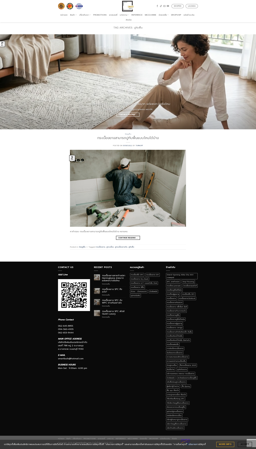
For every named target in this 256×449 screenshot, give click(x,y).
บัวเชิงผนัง (153, 291)
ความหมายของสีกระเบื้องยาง (177, 357)
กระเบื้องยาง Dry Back (139, 279)
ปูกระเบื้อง (110, 247)
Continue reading (128, 114)
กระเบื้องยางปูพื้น (173, 315)
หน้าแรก (64, 14)
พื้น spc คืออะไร (173, 390)
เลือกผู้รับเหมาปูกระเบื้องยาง (177, 419)
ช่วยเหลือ (163, 14)
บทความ (123, 14)
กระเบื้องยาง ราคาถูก (174, 327)
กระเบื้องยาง (100, 247)
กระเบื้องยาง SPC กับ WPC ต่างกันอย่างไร (112, 301)
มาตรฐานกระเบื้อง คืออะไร (176, 394)
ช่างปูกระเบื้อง (172, 365)
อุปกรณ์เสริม (135, 295)
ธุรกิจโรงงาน (182, 369)
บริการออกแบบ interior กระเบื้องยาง (180, 373)
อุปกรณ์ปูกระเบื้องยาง (175, 411)
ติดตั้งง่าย (170, 369)
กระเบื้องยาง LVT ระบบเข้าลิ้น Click (144, 283)
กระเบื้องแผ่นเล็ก (173, 344)
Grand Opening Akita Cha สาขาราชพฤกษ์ (180, 276)
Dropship (176, 14)
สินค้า (72, 14)
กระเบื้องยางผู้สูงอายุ (174, 323)
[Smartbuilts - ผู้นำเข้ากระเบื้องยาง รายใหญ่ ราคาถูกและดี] (128, 6)
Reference (136, 14)
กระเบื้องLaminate (174, 285)
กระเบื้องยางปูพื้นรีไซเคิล (176, 319)
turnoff (139, 145)
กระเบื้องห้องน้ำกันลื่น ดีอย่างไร (178, 340)
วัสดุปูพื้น (128, 134)
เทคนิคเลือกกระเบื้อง (174, 415)
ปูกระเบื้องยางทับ (121, 247)
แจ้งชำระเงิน (189, 14)
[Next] (247, 81)
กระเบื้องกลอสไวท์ (190, 285)
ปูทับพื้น (131, 247)
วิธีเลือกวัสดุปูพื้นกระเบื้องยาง (178, 403)
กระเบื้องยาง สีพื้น (137, 287)
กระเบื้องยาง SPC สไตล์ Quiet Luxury (113, 312)
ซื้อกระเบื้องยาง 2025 (188, 365)
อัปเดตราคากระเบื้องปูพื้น (176, 407)
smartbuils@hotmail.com (70, 358)
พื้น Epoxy (186, 386)
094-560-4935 (65, 329)
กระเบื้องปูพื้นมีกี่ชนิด (174, 290)
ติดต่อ (128, 19)
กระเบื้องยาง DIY (152, 274)
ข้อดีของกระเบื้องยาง (175, 352)
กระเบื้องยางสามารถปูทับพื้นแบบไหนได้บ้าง (128, 137)
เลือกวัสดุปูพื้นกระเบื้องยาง (177, 424)
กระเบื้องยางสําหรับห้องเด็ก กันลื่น (179, 332)
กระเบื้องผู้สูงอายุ (173, 294)
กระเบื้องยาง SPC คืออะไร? (112, 290)
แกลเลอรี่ (113, 14)
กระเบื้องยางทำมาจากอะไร (176, 311)
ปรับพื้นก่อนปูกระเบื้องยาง (176, 382)
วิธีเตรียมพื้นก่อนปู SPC (175, 398)
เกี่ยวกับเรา (84, 14)
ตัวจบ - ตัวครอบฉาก (139, 291)
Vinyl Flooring (188, 281)
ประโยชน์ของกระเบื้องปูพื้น (187, 378)
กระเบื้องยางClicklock (187, 298)
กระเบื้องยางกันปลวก (174, 302)
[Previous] (8, 81)
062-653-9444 (66, 332)
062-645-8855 (65, 326)
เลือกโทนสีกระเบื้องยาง (175, 428)
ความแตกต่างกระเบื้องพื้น (176, 361)
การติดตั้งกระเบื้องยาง (175, 348)
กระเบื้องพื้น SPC (137, 274)
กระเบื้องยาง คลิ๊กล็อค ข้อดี (177, 306)
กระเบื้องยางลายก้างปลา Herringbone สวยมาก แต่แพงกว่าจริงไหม (113, 278)
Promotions (100, 14)
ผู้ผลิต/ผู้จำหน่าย (173, 386)
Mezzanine (150, 14)
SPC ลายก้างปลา (173, 281)
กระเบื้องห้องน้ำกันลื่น (174, 336)
